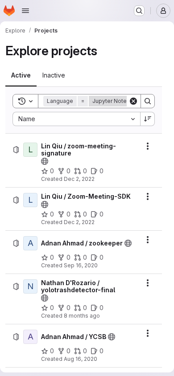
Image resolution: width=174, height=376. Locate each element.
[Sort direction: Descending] (148, 119)
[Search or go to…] (139, 10)
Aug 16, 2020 (80, 359)
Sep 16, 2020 (81, 265)
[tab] (21, 75)
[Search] (148, 101)
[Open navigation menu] (25, 11)
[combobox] (76, 119)
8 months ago (82, 315)
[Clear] (133, 101)
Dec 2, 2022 (79, 179)
